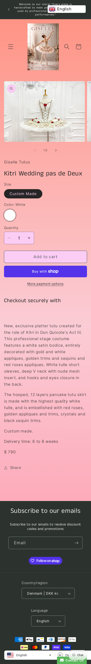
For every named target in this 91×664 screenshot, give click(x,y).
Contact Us (74, 660)
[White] (10, 215)
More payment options (45, 284)
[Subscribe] (76, 543)
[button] (11, 47)
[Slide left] (35, 150)
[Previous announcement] (8, 9)
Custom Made (23, 193)
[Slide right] (56, 150)
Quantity (11, 228)
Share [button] (15, 467)
